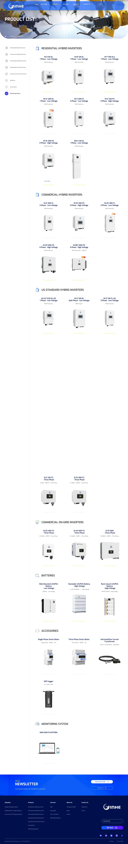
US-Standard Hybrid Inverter (36, 814)
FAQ (51, 807)
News (68, 810)
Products (31, 802)
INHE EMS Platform (55, 818)
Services (53, 802)
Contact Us (84, 802)
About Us (69, 802)
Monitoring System (33, 829)
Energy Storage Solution (11, 807)
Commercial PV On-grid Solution (13, 814)
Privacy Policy (120, 841)
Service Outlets (54, 814)
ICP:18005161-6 (26, 841)
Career (83, 810)
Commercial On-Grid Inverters (36, 821)
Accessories (31, 825)
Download (53, 810)
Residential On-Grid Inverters (36, 818)
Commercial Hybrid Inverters (36, 810)
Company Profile (71, 807)
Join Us (68, 814)
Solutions (8, 802)
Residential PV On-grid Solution (13, 810)
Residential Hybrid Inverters (35, 807)
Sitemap (112, 841)
